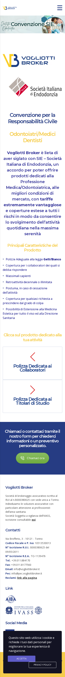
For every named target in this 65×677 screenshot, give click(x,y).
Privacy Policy (42, 664)
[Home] (10, 8)
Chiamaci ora (35, 458)
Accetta (22, 658)
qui (34, 519)
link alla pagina (27, 577)
